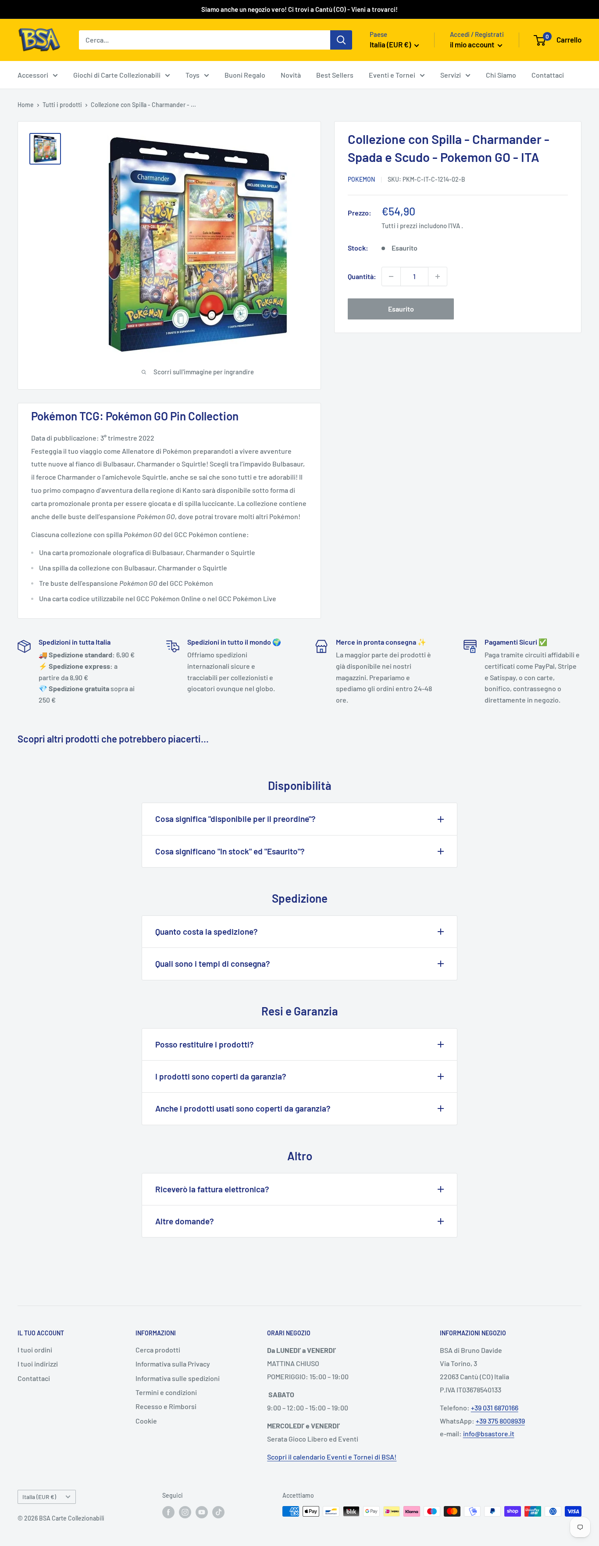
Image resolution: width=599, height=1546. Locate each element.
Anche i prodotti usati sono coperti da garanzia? (243, 1108)
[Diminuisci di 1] (391, 276)
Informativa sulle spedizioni (177, 1378)
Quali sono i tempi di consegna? (212, 963)
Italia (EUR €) (39, 1496)
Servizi (450, 75)
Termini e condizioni (166, 1392)
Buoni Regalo (245, 75)
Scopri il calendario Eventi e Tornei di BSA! (331, 1457)
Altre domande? (184, 1221)
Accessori (33, 75)
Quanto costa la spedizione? (206, 931)
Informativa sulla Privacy (172, 1363)
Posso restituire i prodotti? (204, 1044)
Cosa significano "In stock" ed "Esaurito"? (230, 851)
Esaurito (401, 309)
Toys (192, 75)
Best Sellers (334, 75)
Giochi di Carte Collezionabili (116, 75)
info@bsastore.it (488, 1433)
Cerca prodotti (157, 1349)
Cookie (146, 1421)
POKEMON (361, 179)
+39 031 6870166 (494, 1407)
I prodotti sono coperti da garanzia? (220, 1076)
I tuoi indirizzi (38, 1363)
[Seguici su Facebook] (168, 1512)
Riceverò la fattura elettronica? (212, 1189)
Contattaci (547, 75)
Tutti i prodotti (62, 104)
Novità (291, 75)
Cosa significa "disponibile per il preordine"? (235, 819)
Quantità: (362, 276)
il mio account (473, 44)
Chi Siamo (501, 75)
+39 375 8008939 (500, 1421)
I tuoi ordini (35, 1349)
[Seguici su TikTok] (218, 1512)
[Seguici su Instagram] (185, 1512)
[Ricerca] (341, 40)
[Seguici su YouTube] (202, 1512)
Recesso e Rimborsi (165, 1406)
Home (26, 104)
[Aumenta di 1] (437, 276)
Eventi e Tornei (392, 75)
